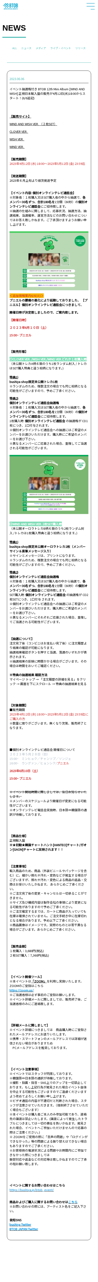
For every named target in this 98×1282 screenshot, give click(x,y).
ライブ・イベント (60, 48)
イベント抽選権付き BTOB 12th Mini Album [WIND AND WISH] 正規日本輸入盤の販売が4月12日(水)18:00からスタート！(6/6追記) (47, 93)
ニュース (26, 48)
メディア (41, 48)
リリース (80, 48)
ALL (14, 48)
